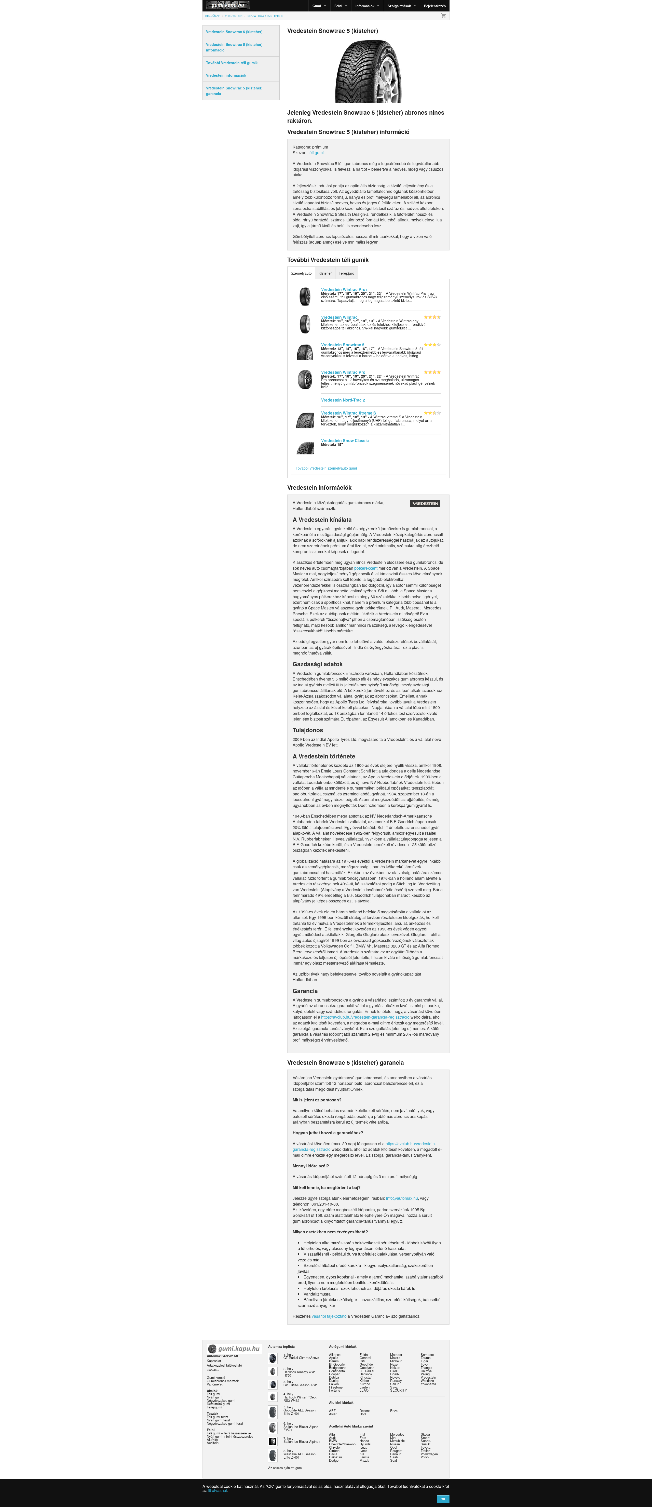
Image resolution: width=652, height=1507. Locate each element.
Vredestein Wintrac (339, 317)
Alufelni (212, 1439)
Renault (395, 1453)
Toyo (424, 1364)
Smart (425, 1437)
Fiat (362, 1434)
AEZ (332, 1410)
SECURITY (398, 1390)
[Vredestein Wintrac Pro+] (305, 296)
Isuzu (363, 1447)
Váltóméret (215, 1384)
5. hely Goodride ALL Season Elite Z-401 (299, 1410)
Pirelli (394, 1370)
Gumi (317, 5)
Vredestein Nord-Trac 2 (343, 400)
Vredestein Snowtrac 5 (342, 345)
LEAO (364, 1390)
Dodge (333, 1460)
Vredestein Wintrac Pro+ (344, 289)
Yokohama (428, 1383)
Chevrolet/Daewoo (342, 1444)
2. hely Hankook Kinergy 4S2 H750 (299, 1372)
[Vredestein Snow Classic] (305, 447)
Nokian (395, 1367)
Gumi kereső (216, 1377)
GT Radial (367, 1370)
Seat (393, 1460)
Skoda (425, 1434)
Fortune (334, 1390)
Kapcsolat (214, 1360)
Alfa (332, 1434)
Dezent (365, 1410)
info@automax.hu (402, 1198)
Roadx (394, 1373)
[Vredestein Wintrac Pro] (305, 379)
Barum (334, 1360)
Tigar (424, 1360)
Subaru (426, 1440)
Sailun (394, 1383)
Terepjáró (346, 273)
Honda (364, 1440)
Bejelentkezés (435, 5)
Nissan (395, 1444)
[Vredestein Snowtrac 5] (305, 351)
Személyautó (301, 273)
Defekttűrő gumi (218, 1403)
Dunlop (334, 1380)
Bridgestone (337, 1367)
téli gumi (316, 152)
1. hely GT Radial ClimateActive (301, 1356)
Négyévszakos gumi (221, 1400)
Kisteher (325, 273)
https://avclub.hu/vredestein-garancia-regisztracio (365, 1017)
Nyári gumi (214, 1397)
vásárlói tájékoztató (329, 1316)
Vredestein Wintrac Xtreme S (348, 413)
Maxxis (395, 1357)
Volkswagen (429, 1453)
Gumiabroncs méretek (223, 1380)
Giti (362, 1360)
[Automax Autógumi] (215, 5)
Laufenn (365, 1387)
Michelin (396, 1360)
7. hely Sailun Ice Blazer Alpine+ (301, 1440)
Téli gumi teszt (217, 1416)
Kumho (365, 1383)
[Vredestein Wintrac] (305, 323)
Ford (363, 1437)
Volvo (425, 1457)
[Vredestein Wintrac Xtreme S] (305, 419)
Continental (337, 1370)
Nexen (394, 1364)
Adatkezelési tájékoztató (224, 1365)
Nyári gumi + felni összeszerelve (230, 1436)
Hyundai (365, 1444)
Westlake (427, 1380)
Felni (338, 5)
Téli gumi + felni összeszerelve (229, 1433)
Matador (396, 1354)
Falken (334, 1383)
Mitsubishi (397, 1440)
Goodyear (367, 1367)
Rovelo (395, 1377)
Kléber (364, 1380)
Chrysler (335, 1447)
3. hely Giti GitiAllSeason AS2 (300, 1383)
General (365, 1357)
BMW (333, 1440)
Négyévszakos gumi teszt (225, 1423)
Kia (362, 1453)
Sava (394, 1387)
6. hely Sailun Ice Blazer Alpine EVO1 (300, 1426)
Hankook (366, 1373)
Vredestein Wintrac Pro (343, 372)
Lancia (364, 1457)
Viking (425, 1373)
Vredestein (428, 1377)
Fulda (364, 1354)
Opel (393, 1447)
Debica (334, 1377)
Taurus (425, 1357)
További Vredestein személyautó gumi (326, 468)
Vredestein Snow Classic (345, 440)
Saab (394, 1457)
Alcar (332, 1413)
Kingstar (366, 1377)
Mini (393, 1437)
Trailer (425, 1450)
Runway (396, 1380)
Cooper (334, 1373)
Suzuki (425, 1444)
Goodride (366, 1364)
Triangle (426, 1367)
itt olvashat (217, 1490)
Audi (332, 1437)
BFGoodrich (337, 1364)
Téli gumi (213, 1393)
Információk (365, 5)
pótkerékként (365, 568)
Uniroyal (426, 1370)
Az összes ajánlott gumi (285, 1467)
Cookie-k (213, 1369)
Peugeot (396, 1450)
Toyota (425, 1447)
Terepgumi (214, 1407)
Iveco (363, 1450)
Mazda (364, 1460)
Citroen (334, 1450)
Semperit (427, 1354)
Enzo (394, 1410)
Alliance (335, 1354)
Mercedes (397, 1434)
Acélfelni (213, 1442)
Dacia (333, 1453)
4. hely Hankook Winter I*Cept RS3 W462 (300, 1397)
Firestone (336, 1387)
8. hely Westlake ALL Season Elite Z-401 (299, 1454)
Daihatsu (335, 1457)
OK (443, 1499)
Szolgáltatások (399, 5)
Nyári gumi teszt (218, 1420)
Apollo (333, 1357)
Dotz (363, 1413)
